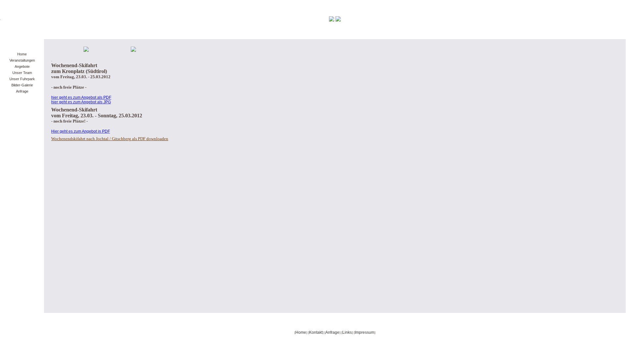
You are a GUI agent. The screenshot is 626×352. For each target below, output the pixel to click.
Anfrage (22, 91)
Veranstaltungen (22, 60)
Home (22, 54)
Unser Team (22, 73)
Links (347, 332)
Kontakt (315, 332)
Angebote (22, 66)
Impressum (364, 332)
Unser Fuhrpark (22, 79)
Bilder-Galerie (22, 85)
